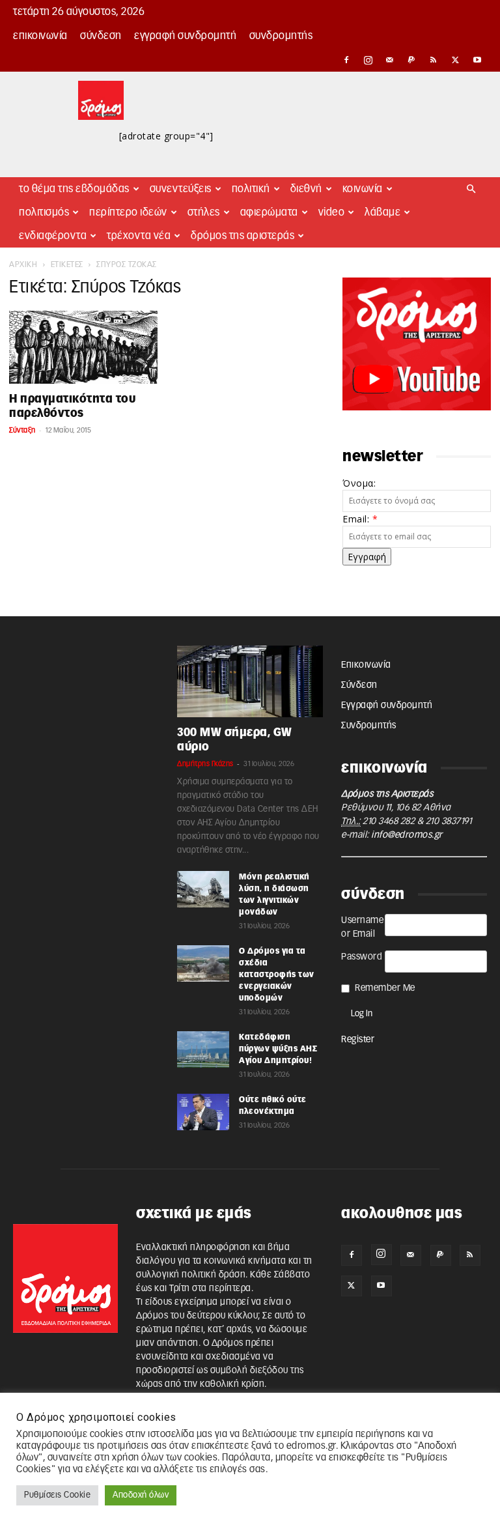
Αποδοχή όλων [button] (141, 1495)
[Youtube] (477, 60)
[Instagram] (368, 60)
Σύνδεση (101, 36)
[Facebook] (346, 60)
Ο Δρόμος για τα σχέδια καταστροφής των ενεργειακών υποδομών (276, 974)
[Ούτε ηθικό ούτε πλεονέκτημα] (203, 1112)
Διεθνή (306, 189)
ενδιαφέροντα (53, 236)
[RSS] (433, 60)
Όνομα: (359, 483)
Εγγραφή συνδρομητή (185, 36)
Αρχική (23, 264)
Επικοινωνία (40, 36)
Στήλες (204, 212)
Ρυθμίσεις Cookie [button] (57, 1495)
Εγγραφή (367, 556)
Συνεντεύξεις (181, 189)
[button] (471, 189)
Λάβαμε (382, 212)
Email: (360, 519)
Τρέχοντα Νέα (139, 236)
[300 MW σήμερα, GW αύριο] (250, 681)
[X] (455, 60)
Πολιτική (251, 189)
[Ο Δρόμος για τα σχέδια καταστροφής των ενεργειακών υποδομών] (203, 963)
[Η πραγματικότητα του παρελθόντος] (83, 347)
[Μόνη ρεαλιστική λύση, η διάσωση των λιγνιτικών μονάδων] (203, 889)
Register (357, 1039)
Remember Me (385, 988)
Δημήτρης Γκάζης (205, 763)
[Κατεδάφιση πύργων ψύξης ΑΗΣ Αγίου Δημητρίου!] (203, 1049)
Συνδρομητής (281, 36)
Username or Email (362, 927)
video (331, 212)
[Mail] (390, 60)
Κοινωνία (362, 189)
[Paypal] (412, 60)
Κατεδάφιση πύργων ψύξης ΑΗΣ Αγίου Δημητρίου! (278, 1048)
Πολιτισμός (44, 212)
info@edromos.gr (407, 835)
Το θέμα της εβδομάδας (74, 189)
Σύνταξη (22, 430)
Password (361, 957)
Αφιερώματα (269, 212)
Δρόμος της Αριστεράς (242, 236)
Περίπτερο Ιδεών (128, 212)
